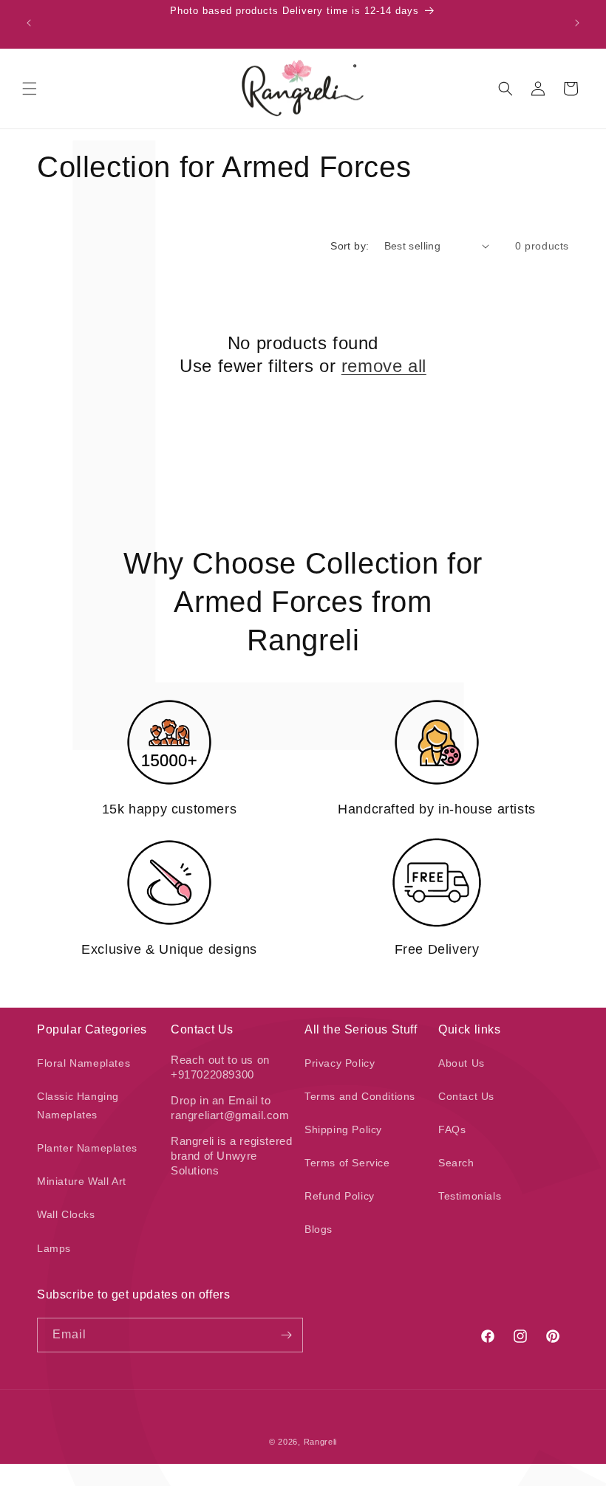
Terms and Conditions (359, 1096)
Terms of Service (347, 1163)
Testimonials (469, 1196)
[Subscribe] (286, 1335)
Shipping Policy (343, 1129)
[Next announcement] (577, 23)
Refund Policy (339, 1196)
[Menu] (29, 88)
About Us (461, 1063)
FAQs (452, 1129)
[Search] (505, 88)
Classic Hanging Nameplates (78, 1105)
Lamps (54, 1248)
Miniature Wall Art (81, 1181)
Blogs (318, 1229)
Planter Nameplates (87, 1148)
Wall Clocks (66, 1214)
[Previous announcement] (29, 23)
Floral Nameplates (83, 1063)
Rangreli (321, 1441)
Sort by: (349, 246)
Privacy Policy (339, 1063)
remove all (383, 366)
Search (456, 1163)
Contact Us (466, 1096)
